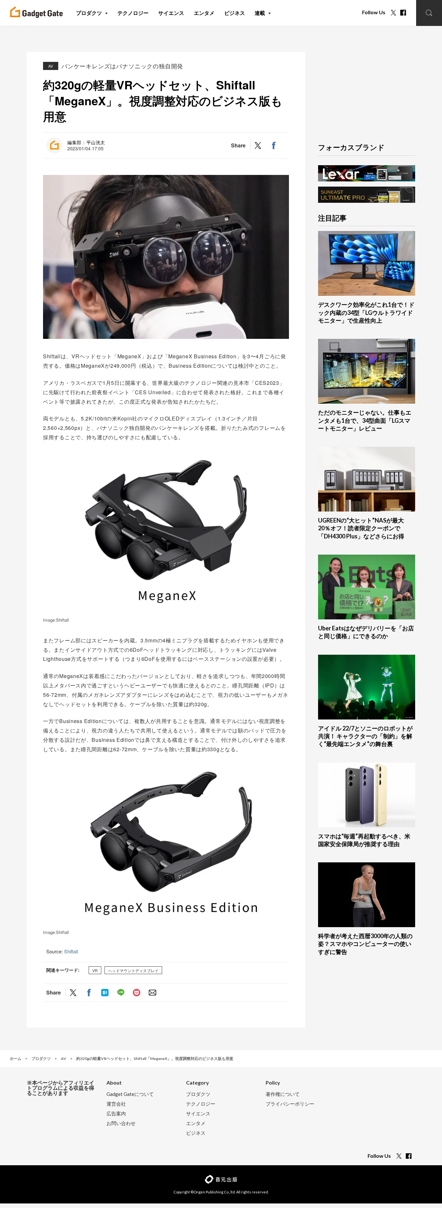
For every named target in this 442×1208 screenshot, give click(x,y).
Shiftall (71, 951)
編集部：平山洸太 (86, 142)
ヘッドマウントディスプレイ (133, 970)
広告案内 (116, 1113)
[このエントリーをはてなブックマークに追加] (105, 992)
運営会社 (116, 1103)
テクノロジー (200, 1103)
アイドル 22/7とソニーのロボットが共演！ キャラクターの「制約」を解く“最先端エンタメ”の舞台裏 (365, 736)
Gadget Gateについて (130, 1094)
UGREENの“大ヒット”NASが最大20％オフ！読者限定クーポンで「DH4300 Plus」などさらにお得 (361, 528)
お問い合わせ (121, 1123)
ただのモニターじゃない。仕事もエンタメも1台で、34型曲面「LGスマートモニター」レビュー (364, 420)
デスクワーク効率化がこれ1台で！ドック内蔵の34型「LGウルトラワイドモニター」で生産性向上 (366, 312)
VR (95, 970)
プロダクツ (198, 1094)
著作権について (283, 1094)
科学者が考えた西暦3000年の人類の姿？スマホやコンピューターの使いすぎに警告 (365, 943)
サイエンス (198, 1113)
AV (50, 66)
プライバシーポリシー (290, 1103)
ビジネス (195, 1133)
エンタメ (195, 1123)
